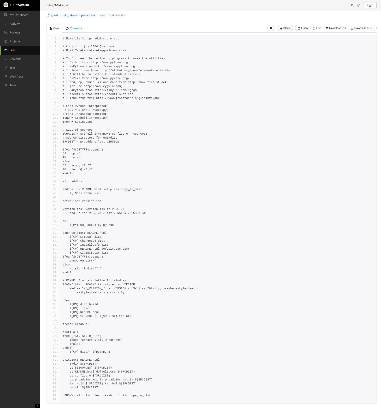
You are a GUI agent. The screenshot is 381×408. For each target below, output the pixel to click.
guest (54, 15)
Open (304, 28)
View (56, 28)
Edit (318, 28)
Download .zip (337, 28)
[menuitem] (20, 15)
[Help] (358, 5)
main (102, 15)
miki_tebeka (70, 15)
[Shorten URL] (271, 28)
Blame (287, 28)
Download (364, 28)
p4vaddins (88, 15)
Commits (75, 28)
